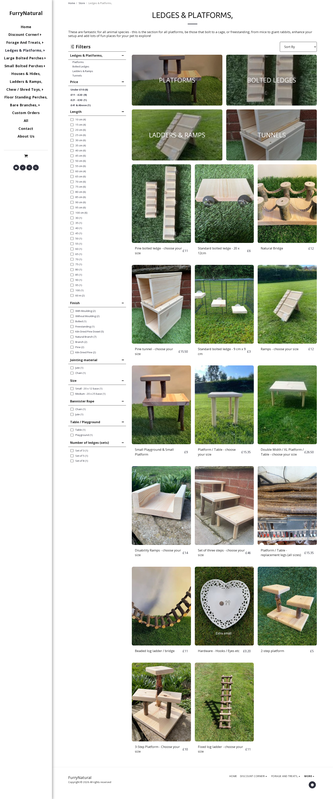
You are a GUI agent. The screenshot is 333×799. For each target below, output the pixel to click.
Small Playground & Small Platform (154, 452)
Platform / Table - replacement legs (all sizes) (281, 552)
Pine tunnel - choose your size (154, 351)
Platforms (78, 62)
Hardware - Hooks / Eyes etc (219, 651)
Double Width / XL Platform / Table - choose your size (282, 452)
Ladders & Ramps (82, 71)
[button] (26, 155)
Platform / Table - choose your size (217, 452)
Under (79, 89)
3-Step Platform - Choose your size (157, 749)
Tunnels (77, 75)
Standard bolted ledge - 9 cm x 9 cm (222, 351)
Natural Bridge (272, 248)
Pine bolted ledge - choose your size (158, 250)
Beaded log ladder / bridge (155, 651)
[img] (161, 203)
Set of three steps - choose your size (221, 552)
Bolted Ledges (80, 66)
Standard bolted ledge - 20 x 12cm (219, 250)
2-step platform (272, 651)
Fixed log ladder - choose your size (220, 749)
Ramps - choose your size (280, 349)
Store (82, 3)
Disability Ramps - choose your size (158, 552)
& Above (81, 105)
